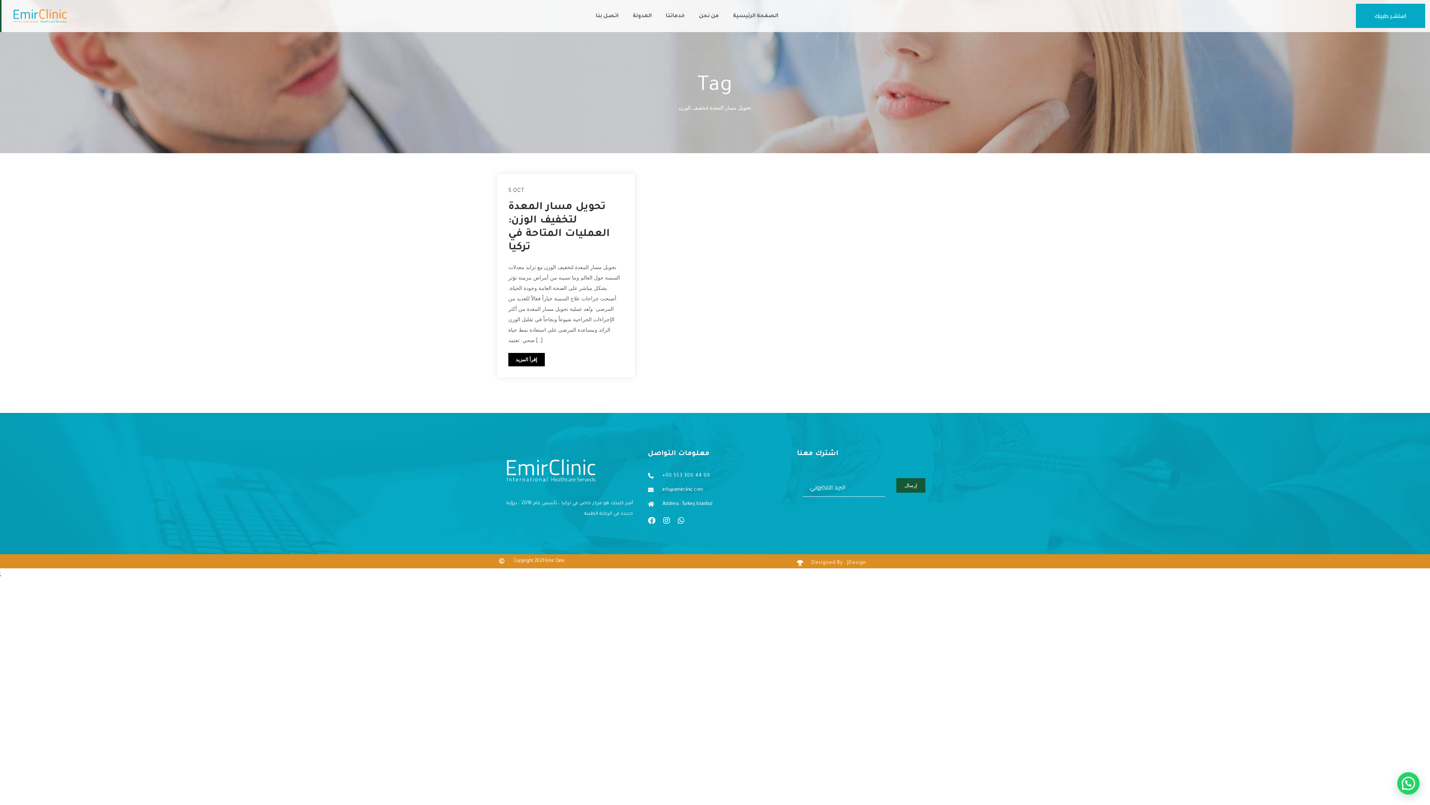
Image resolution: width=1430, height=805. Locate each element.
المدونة (642, 16)
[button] (1408, 783)
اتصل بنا (607, 16)
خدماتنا (675, 16)
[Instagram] (666, 520)
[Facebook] (651, 520)
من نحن (709, 16)
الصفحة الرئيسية (755, 16)
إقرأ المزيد (526, 360)
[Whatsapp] (681, 520)
